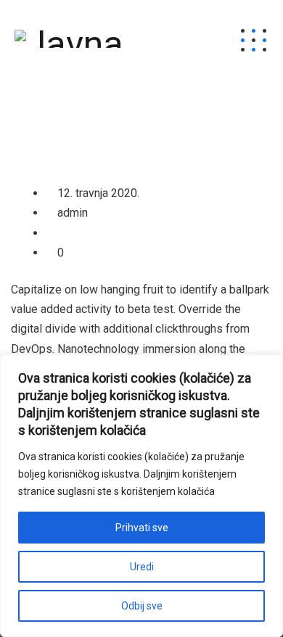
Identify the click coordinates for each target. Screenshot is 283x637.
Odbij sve (142, 606)
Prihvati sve (141, 527)
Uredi (142, 567)
